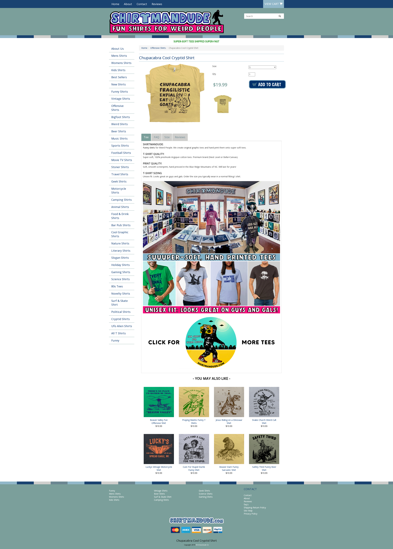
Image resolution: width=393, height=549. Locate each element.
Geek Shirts (118, 181)
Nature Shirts (120, 243)
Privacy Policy (250, 513)
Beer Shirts (118, 131)
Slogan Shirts (120, 257)
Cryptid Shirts (120, 319)
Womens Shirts (121, 63)
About (128, 4)
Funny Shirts (119, 91)
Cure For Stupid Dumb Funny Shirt (194, 468)
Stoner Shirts (120, 167)
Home (115, 4)
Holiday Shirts (120, 265)
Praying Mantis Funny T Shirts (194, 421)
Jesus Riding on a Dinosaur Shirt (229, 421)
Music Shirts (119, 138)
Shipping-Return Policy (255, 507)
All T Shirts (118, 333)
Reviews (157, 4)
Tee (146, 137)
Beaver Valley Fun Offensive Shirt (159, 421)
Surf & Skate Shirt (119, 303)
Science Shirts (120, 279)
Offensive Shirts (117, 108)
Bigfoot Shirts (120, 117)
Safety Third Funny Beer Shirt (264, 468)
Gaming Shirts (120, 272)
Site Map (248, 510)
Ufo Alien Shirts (121, 326)
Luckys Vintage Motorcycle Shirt (159, 468)
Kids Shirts (118, 70)
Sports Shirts (120, 145)
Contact (142, 4)
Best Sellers (119, 77)
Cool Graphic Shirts (119, 234)
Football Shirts (121, 153)
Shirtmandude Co (202, 545)
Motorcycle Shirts (118, 190)
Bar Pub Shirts (120, 225)
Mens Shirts (119, 56)
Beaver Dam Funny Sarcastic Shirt (229, 468)
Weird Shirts (119, 124)
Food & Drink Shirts (120, 216)
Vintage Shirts (120, 98)
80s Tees (117, 286)
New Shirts (118, 84)
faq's (246, 504)
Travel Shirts (119, 174)
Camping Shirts (121, 200)
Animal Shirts (120, 207)
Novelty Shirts (120, 293)
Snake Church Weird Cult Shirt (264, 421)
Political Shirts (120, 312)
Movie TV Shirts (121, 160)
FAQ (156, 137)
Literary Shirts (120, 250)
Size (167, 137)
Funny (115, 340)
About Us (117, 48)
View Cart (272, 4)
